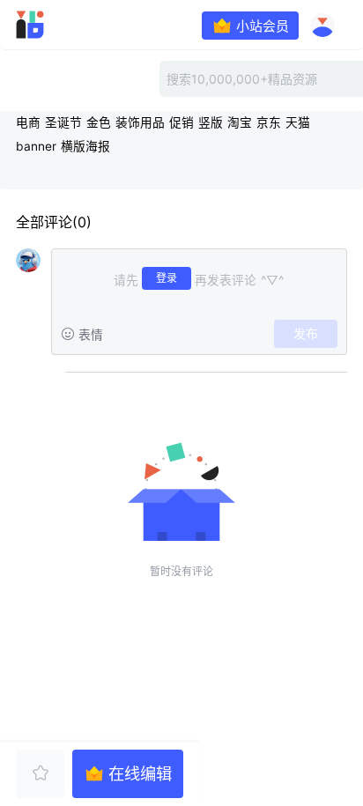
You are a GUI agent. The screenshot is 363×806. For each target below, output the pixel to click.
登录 (166, 278)
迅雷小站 (56, 25)
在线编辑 (140, 773)
